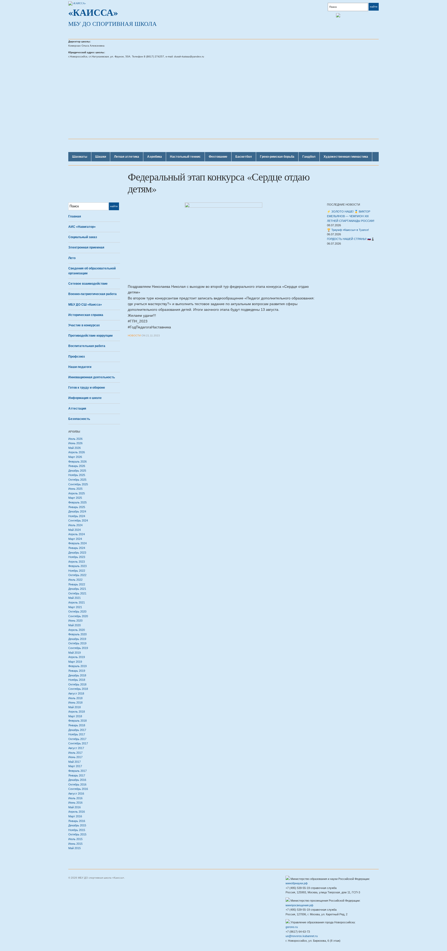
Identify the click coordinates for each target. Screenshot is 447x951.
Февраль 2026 (77, 461)
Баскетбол (243, 156)
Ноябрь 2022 (76, 570)
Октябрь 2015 (77, 834)
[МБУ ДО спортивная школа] (77, 3)
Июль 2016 (75, 798)
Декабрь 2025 (77, 470)
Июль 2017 (75, 752)
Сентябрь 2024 (78, 520)
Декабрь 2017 (77, 729)
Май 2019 (74, 652)
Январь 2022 (76, 584)
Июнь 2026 (75, 443)
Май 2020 (74, 625)
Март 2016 (75, 816)
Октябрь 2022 (77, 575)
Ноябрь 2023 (76, 556)
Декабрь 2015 (77, 825)
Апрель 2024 (76, 534)
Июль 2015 (75, 839)
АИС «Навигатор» (82, 227)
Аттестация (77, 408)
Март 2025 (75, 497)
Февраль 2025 (77, 502)
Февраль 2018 (77, 720)
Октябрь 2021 (77, 593)
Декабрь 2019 (77, 638)
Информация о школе (85, 398)
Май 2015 (74, 848)
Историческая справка (85, 315)
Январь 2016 (76, 820)
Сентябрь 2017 (78, 743)
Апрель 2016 (76, 811)
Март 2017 (75, 766)
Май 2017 (74, 761)
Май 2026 (74, 447)
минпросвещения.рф (299, 905)
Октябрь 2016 (77, 784)
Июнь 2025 (75, 488)
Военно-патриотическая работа (92, 294)
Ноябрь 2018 (76, 679)
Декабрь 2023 (77, 552)
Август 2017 (76, 748)
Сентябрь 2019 (78, 648)
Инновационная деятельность (91, 377)
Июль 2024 (75, 525)
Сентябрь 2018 (78, 688)
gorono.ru (292, 927)
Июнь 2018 (75, 702)
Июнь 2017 (75, 757)
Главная (74, 216)
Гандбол (309, 156)
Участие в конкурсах (84, 325)
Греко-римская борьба (277, 156)
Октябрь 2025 (77, 479)
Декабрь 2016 (77, 779)
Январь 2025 (76, 507)
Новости (134, 335)
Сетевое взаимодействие (88, 283)
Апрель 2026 (76, 452)
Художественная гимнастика (346, 156)
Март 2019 (75, 661)
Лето (72, 258)
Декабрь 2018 (77, 675)
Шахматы (79, 156)
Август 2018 (76, 693)
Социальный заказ (82, 237)
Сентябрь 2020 (78, 616)
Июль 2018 (75, 698)
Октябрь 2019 (77, 643)
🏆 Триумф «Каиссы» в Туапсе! (348, 229)
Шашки (100, 156)
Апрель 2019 (76, 657)
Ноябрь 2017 (76, 734)
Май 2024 (74, 529)
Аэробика (154, 156)
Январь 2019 (76, 670)
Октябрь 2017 (77, 739)
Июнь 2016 (75, 802)
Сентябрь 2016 (78, 788)
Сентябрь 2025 (78, 484)
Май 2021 (74, 597)
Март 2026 (75, 456)
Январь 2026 (76, 465)
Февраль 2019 (77, 666)
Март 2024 (75, 538)
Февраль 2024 (77, 543)
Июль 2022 (75, 579)
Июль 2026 (75, 438)
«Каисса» (93, 12)
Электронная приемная (86, 247)
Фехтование (218, 156)
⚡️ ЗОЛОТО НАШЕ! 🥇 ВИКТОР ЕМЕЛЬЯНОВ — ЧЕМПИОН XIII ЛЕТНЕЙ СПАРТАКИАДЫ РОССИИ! (350, 216)
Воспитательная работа (86, 346)
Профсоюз (76, 356)
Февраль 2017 (77, 770)
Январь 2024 (76, 547)
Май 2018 (74, 707)
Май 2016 (74, 807)
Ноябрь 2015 (76, 830)
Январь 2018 (76, 725)
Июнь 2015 (75, 843)
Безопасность (79, 419)
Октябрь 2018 (77, 684)
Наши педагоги (79, 367)
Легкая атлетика (126, 156)
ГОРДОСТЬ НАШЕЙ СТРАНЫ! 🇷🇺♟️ (351, 238)
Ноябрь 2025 (76, 475)
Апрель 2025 (76, 493)
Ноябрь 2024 (76, 516)
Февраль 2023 (77, 566)
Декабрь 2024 (77, 511)
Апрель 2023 (76, 561)
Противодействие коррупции (90, 335)
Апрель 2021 (76, 602)
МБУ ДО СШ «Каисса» (85, 304)
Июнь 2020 (75, 620)
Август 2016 (76, 793)
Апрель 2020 (76, 629)
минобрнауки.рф (297, 883)
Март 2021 (75, 607)
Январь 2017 (76, 775)
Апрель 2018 (76, 711)
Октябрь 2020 (77, 611)
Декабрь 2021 (77, 588)
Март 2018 (75, 716)
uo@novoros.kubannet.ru (302, 936)
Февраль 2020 (77, 634)
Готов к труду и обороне (86, 387)
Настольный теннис (185, 156)
